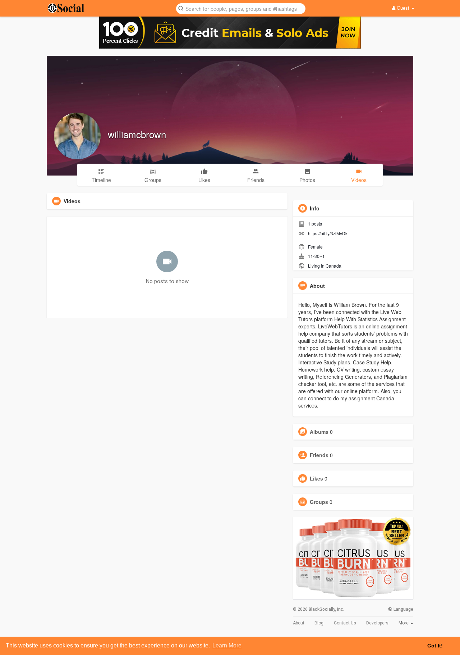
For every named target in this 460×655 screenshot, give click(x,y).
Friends (319, 455)
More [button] (404, 623)
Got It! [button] (435, 646)
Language (402, 609)
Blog (318, 623)
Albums (319, 432)
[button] (241, 8)
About (298, 623)
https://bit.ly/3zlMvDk (328, 233)
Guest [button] (403, 7)
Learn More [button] (227, 645)
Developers (377, 623)
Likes (316, 478)
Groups (319, 502)
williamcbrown (137, 134)
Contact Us (345, 623)
